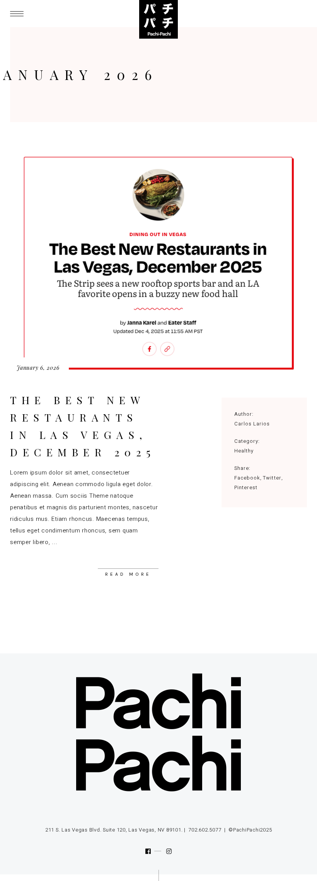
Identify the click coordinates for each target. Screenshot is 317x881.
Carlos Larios (252, 423)
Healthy (244, 450)
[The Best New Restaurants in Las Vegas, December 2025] (158, 263)
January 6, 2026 (38, 367)
